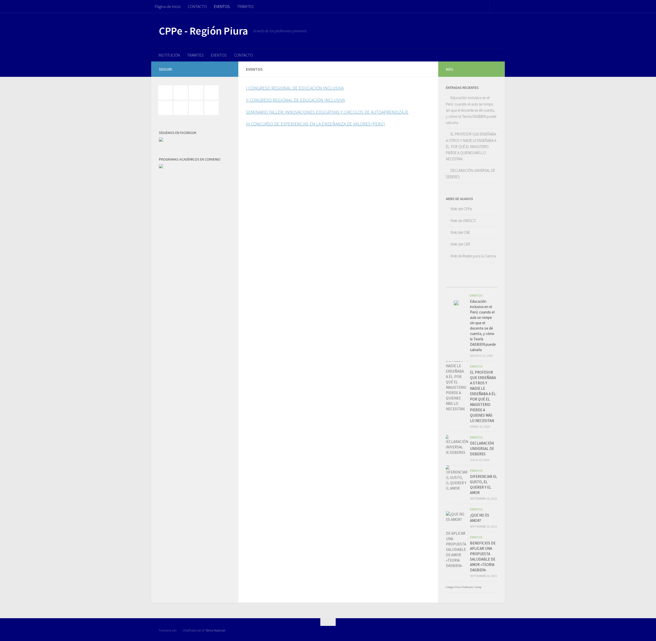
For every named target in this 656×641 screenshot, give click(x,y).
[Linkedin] (166, 107)
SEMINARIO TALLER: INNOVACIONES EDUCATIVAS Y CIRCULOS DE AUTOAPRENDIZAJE (327, 112)
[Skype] (212, 107)
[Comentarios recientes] (477, 282)
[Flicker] (182, 92)
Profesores (468, 587)
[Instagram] (212, 92)
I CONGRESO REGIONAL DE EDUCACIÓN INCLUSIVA (295, 88)
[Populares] (465, 282)
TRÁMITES (245, 6)
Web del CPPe (461, 208)
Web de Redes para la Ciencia (473, 256)
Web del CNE (460, 232)
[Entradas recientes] (452, 282)
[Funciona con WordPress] (179, 630)
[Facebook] (166, 92)
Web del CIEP (460, 244)
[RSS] (197, 107)
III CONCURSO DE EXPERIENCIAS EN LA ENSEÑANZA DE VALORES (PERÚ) (315, 124)
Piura (458, 587)
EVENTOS (222, 6)
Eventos (476, 295)
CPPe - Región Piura (203, 30)
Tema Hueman (215, 630)
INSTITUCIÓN (169, 55)
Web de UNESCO (463, 220)
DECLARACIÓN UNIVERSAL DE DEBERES (482, 448)
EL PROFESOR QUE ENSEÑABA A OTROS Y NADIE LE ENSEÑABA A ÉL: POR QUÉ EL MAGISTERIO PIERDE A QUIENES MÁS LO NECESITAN (471, 146)
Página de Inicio (168, 6)
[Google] (197, 92)
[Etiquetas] (490, 282)
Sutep (478, 587)
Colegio (450, 587)
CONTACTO (197, 6)
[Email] (182, 107)
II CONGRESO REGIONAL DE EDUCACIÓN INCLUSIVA (295, 100)
